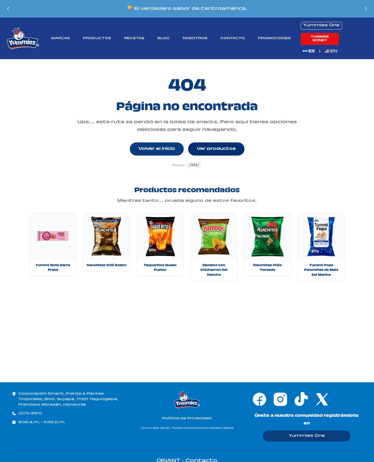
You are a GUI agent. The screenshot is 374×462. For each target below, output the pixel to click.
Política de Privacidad (187, 418)
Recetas (134, 38)
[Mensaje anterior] (8, 9)
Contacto (232, 38)
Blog (163, 38)
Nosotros (195, 38)
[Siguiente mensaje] (366, 9)
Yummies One (307, 436)
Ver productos (216, 149)
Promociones (274, 38)
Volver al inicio (157, 149)
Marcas (60, 38)
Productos (97, 38)
